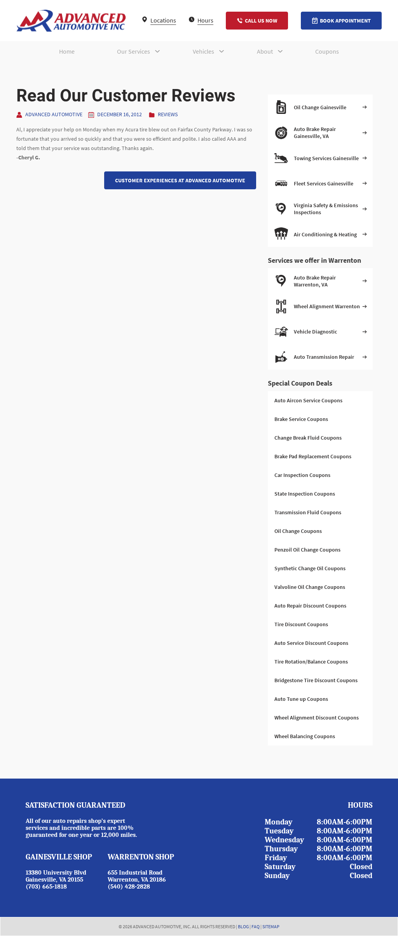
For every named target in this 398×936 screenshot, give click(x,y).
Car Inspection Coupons (302, 474)
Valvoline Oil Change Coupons (309, 586)
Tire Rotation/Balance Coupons (311, 661)
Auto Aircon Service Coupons (308, 400)
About (265, 51)
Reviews (168, 114)
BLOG (243, 926)
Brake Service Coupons (301, 419)
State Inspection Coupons (304, 493)
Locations (162, 20)
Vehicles (203, 51)
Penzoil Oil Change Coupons (307, 549)
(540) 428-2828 (129, 886)
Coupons (327, 51)
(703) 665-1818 (46, 886)
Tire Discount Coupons (301, 624)
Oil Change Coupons (298, 530)
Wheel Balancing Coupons (304, 736)
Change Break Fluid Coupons (308, 437)
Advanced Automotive (53, 114)
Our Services (133, 51)
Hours (204, 20)
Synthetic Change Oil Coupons (310, 568)
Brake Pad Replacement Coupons (312, 456)
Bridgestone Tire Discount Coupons (316, 680)
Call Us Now (261, 20)
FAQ (255, 926)
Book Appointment (345, 20)
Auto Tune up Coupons (301, 698)
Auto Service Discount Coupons (311, 642)
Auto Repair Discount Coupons (310, 605)
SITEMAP (270, 926)
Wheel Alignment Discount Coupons (316, 717)
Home (67, 51)
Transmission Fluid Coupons (307, 512)
